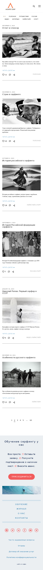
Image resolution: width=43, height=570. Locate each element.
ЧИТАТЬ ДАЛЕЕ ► (8, 70)
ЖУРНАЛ (21, 508)
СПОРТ (36, 19)
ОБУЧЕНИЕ (21, 504)
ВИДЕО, (29, 337)
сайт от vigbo (21, 564)
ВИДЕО (7, 19)
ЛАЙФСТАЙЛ (26, 19)
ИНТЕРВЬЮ (16, 19)
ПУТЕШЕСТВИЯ (24, 16)
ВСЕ (4, 16)
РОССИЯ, (33, 271)
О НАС (21, 513)
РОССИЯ (34, 16)
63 (31, 420)
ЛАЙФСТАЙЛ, (31, 205)
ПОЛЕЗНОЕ (12, 16)
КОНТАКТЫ (21, 518)
